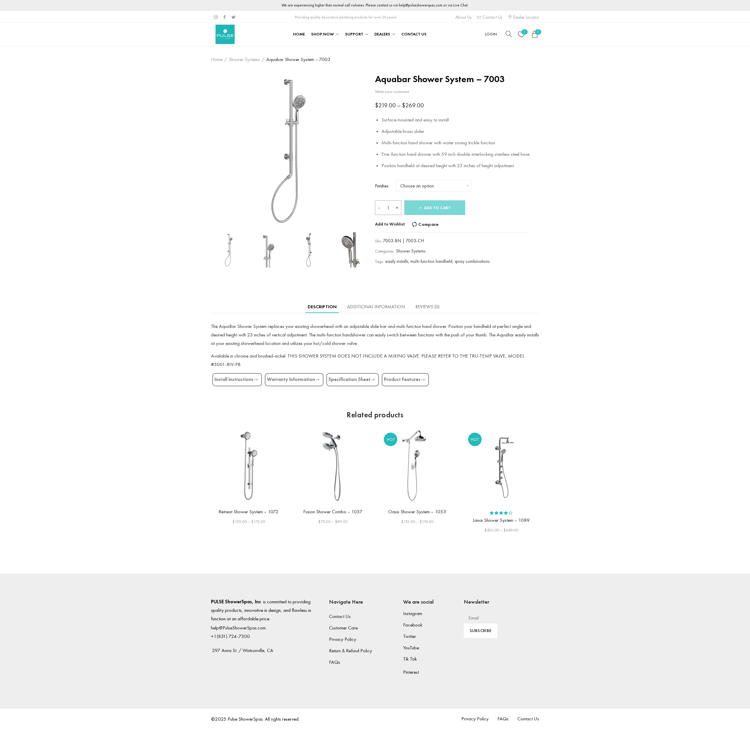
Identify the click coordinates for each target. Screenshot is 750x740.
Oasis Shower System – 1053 (417, 511)
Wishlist (525, 32)
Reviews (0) (427, 306)
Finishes (381, 186)
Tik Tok (410, 659)
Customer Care (343, 628)
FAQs (334, 662)
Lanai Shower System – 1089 (501, 520)
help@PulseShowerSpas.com (238, 628)
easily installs (396, 261)
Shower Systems (244, 59)
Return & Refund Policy (350, 650)
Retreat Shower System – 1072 (249, 511)
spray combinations (472, 261)
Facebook (412, 625)
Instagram (412, 613)
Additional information (376, 306)
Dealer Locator (525, 17)
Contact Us (491, 17)
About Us (463, 17)
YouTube (411, 648)
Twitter (409, 636)
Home (216, 59)
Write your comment (392, 91)
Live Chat (460, 5)
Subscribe (481, 630)
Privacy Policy (342, 639)
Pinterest (411, 672)
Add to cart (437, 207)
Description (322, 306)
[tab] (322, 306)
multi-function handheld (431, 261)
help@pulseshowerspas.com (420, 5)
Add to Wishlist (390, 224)
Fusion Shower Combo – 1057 (332, 511)
